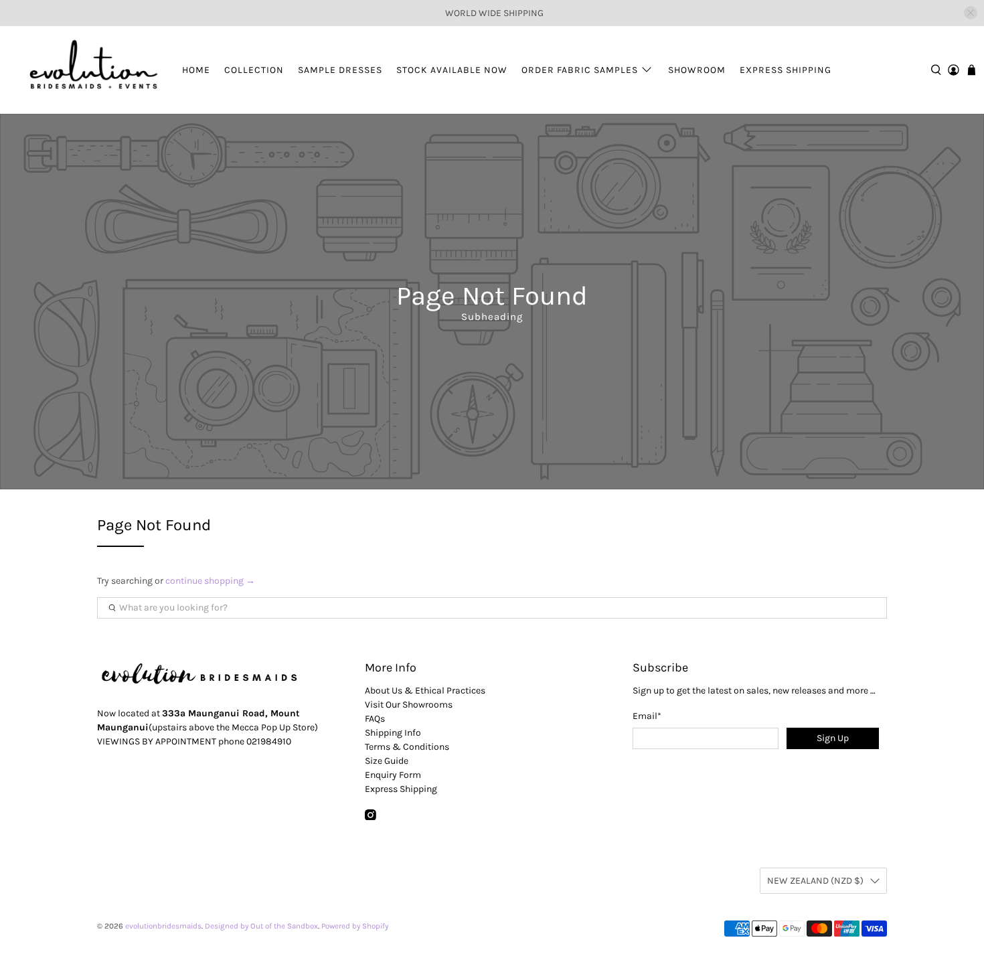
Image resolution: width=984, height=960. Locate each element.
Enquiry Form (393, 775)
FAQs (375, 718)
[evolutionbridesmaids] (91, 70)
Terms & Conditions (407, 746)
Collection (254, 70)
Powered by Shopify (354, 926)
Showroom (697, 70)
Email (647, 716)
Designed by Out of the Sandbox (261, 926)
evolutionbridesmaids (163, 926)
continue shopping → (210, 580)
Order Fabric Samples (579, 70)
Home (196, 70)
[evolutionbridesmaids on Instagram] (370, 817)
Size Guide (386, 761)
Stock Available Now (451, 70)
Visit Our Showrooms (409, 704)
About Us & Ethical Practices (425, 690)
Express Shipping (785, 70)
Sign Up (833, 738)
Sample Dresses (340, 70)
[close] (970, 12)
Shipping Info (393, 732)
